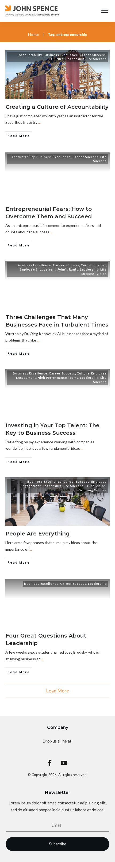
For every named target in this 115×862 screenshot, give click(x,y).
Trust (89, 486)
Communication (93, 265)
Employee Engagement (38, 269)
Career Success (93, 55)
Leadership (75, 59)
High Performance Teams (58, 377)
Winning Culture (93, 490)
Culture (57, 59)
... (39, 122)
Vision (102, 273)
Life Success (96, 59)
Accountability (30, 55)
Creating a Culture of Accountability (57, 107)
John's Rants (67, 269)
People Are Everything (38, 533)
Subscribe (57, 844)
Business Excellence (61, 55)
